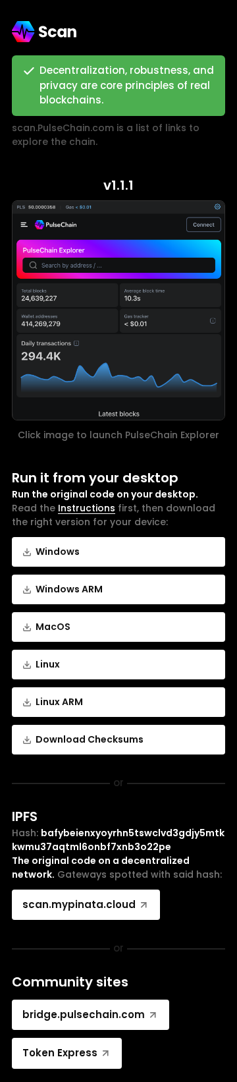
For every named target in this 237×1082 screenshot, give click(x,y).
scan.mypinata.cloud (79, 904)
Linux (48, 664)
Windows (58, 551)
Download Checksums (90, 739)
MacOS (53, 626)
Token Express (59, 1053)
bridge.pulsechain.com (83, 1014)
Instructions (86, 508)
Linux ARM (59, 701)
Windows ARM (69, 589)
